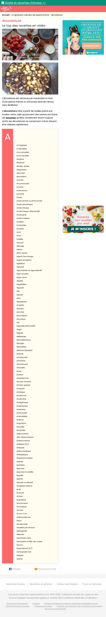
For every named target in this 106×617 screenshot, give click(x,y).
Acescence (22, 190)
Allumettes (21, 347)
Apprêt (20, 479)
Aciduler (20, 229)
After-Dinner (22, 253)
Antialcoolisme (23, 440)
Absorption (21, 176)
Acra (19, 232)
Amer (19, 371)
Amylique (21, 392)
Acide (19, 197)
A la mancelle (23, 156)
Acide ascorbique (25, 204)
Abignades (21, 169)
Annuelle (20, 427)
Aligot (19, 329)
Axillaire (20, 555)
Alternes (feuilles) (24, 350)
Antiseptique (22, 454)
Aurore (20, 545)
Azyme (20, 559)
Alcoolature (57, 15)
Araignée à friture (24, 486)
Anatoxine (21, 409)
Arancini (20, 493)
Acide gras (21, 215)
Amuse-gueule (23, 385)
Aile (18, 291)
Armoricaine (22, 503)
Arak (19, 489)
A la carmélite (23, 152)
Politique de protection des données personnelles (79, 606)
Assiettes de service (26, 527)
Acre (19, 235)
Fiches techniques (67, 584)
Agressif (20, 267)
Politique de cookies (43, 606)
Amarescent (22, 364)
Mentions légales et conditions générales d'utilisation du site (71, 603)
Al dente (20, 305)
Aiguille (20, 281)
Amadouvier (22, 357)
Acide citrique (23, 208)
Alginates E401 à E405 (26, 326)
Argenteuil (21, 500)
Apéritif (20, 461)
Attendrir (20, 534)
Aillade (20, 295)
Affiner (19, 249)
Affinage (20, 246)
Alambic (20, 308)
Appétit (20, 475)
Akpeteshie (22, 301)
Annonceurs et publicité (17, 603)
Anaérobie (21, 399)
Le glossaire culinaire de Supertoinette (31, 15)
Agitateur (21, 263)
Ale (18, 322)
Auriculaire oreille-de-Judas (29, 541)
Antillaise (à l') (23, 444)
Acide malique (23, 218)
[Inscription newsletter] (83, 219)
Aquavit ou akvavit (25, 482)
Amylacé (21, 388)
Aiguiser (20, 288)
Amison (20, 374)
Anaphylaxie (22, 406)
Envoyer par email (47, 569)
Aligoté (20, 333)
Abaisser (21, 162)
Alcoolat (20, 312)
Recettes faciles (15, 584)
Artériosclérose (24, 517)
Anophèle (21, 430)
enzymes (11, 117)
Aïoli (18, 298)
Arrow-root (22, 513)
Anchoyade (22, 413)
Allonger (20, 343)
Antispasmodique (25, 458)
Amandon (21, 361)
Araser (20, 496)
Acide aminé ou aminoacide (29, 201)
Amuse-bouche (24, 381)
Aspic (19, 520)
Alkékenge (21, 336)
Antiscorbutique (24, 451)
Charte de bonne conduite (18, 606)
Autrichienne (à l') (24, 548)
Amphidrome (23, 378)
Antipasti (20, 447)
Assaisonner (22, 524)
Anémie (20, 420)
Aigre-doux (22, 277)
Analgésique (22, 402)
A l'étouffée (22, 149)
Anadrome (21, 395)
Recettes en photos (41, 584)
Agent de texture (24, 260)
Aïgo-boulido (23, 274)
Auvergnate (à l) (24, 552)
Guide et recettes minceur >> (25, 3)
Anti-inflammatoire (25, 437)
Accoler (20, 180)
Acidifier (20, 222)
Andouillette (22, 416)
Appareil (20, 468)
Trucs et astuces (91, 584)
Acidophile (21, 225)
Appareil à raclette (25, 472)
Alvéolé (20, 354)
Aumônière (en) (24, 538)
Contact (36, 603)
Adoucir (20, 242)
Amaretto (21, 367)
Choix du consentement (55, 609)
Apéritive (21, 465)
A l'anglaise (22, 145)
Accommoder (23, 183)
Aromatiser (22, 507)
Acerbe (20, 187)
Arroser (20, 510)
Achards (20, 194)
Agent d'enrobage (25, 256)
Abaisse (20, 159)
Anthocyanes (22, 434)
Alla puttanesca (24, 340)
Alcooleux (21, 319)
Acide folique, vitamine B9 (28, 211)
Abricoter (21, 173)
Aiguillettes (21, 284)
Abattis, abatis (23, 166)
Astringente (22, 531)
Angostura (21, 423)
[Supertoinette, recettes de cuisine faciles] (6, 8)
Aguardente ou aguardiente (29, 270)
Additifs (20, 239)
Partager (16, 569)
